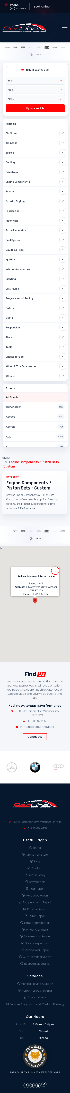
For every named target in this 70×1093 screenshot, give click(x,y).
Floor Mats (12, 220)
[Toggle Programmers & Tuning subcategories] (62, 298)
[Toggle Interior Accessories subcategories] (62, 269)
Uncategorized (15, 356)
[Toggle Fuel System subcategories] (62, 240)
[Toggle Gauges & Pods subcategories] (62, 249)
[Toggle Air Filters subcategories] (62, 133)
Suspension (13, 327)
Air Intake (11, 142)
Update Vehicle (35, 108)
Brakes (10, 152)
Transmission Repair (37, 936)
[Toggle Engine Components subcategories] (62, 181)
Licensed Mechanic (37, 964)
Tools (9, 346)
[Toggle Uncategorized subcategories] (62, 356)
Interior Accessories (18, 269)
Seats (9, 317)
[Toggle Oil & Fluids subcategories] (62, 288)
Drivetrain (12, 172)
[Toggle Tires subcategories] (62, 337)
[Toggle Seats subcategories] (62, 317)
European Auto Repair (37, 902)
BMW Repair (37, 882)
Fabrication (13, 210)
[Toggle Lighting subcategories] (62, 279)
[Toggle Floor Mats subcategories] (62, 220)
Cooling (10, 162)
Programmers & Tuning (19, 298)
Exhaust (11, 191)
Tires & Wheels (37, 997)
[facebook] (26, 1085)
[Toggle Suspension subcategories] (62, 327)
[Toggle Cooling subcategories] (62, 162)
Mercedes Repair (37, 896)
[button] (35, 601)
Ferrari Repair (37, 916)
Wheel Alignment (37, 930)
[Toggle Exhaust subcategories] (62, 191)
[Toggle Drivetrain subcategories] (62, 172)
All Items (11, 123)
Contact (37, 868)
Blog (37, 861)
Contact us (35, 737)
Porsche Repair (37, 909)
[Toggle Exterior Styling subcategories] (62, 201)
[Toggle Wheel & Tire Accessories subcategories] (62, 366)
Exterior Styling (15, 201)
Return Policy (37, 875)
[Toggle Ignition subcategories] (62, 259)
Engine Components (18, 181)
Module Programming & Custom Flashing (37, 1004)
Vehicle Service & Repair (37, 984)
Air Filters (12, 133)
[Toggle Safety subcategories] (62, 308)
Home (37, 848)
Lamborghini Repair (37, 923)
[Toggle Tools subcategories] (62, 347)
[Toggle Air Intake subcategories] (62, 143)
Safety (10, 308)
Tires (9, 337)
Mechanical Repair (37, 950)
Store (6, 458)
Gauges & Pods (15, 249)
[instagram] (32, 1085)
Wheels (10, 376)
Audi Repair (37, 889)
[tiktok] (44, 1084)
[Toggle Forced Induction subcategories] (62, 230)
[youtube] (38, 1085)
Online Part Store (37, 855)
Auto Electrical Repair (37, 957)
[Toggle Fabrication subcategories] (62, 211)
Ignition (10, 259)
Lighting (11, 278)
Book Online (42, 7)
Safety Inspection (37, 943)
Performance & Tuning (37, 991)
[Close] (55, 571)
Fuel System (13, 240)
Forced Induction (16, 230)
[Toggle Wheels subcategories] (62, 376)
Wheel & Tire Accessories (21, 366)
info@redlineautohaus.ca (37, 727)
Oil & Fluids (12, 288)
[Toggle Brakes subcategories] (62, 152)
